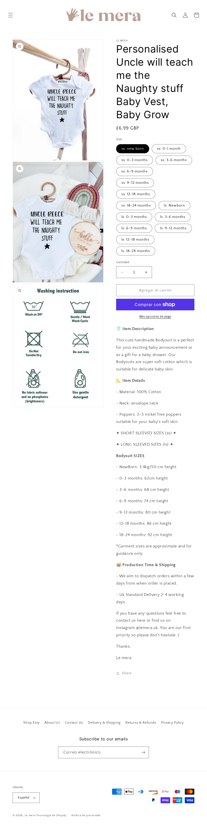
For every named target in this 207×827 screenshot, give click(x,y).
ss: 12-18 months (135, 194)
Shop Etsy (31, 723)
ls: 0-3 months (134, 217)
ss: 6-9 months (134, 171)
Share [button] (127, 673)
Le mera (31, 815)
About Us (52, 723)
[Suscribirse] (143, 752)
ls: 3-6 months (172, 217)
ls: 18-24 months (135, 251)
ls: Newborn (174, 206)
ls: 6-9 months (134, 228)
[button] (10, 15)
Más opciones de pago (155, 316)
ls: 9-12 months (173, 228)
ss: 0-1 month (169, 149)
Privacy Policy (172, 723)
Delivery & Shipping (104, 723)
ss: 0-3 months (134, 160)
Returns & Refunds (140, 723)
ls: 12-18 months (135, 240)
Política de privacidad (85, 815)
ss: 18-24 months (136, 206)
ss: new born (132, 149)
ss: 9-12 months (135, 183)
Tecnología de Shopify (51, 815)
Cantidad (122, 262)
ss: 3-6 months (174, 160)
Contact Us (74, 723)
